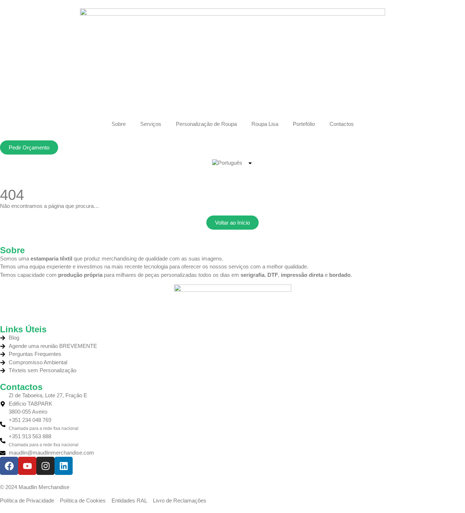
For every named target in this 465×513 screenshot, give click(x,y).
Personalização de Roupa (206, 124)
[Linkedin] (63, 466)
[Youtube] (27, 466)
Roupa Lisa (264, 124)
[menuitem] (232, 163)
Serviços (150, 124)
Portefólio (304, 124)
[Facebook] (9, 466)
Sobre (119, 124)
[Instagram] (45, 466)
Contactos (341, 124)
